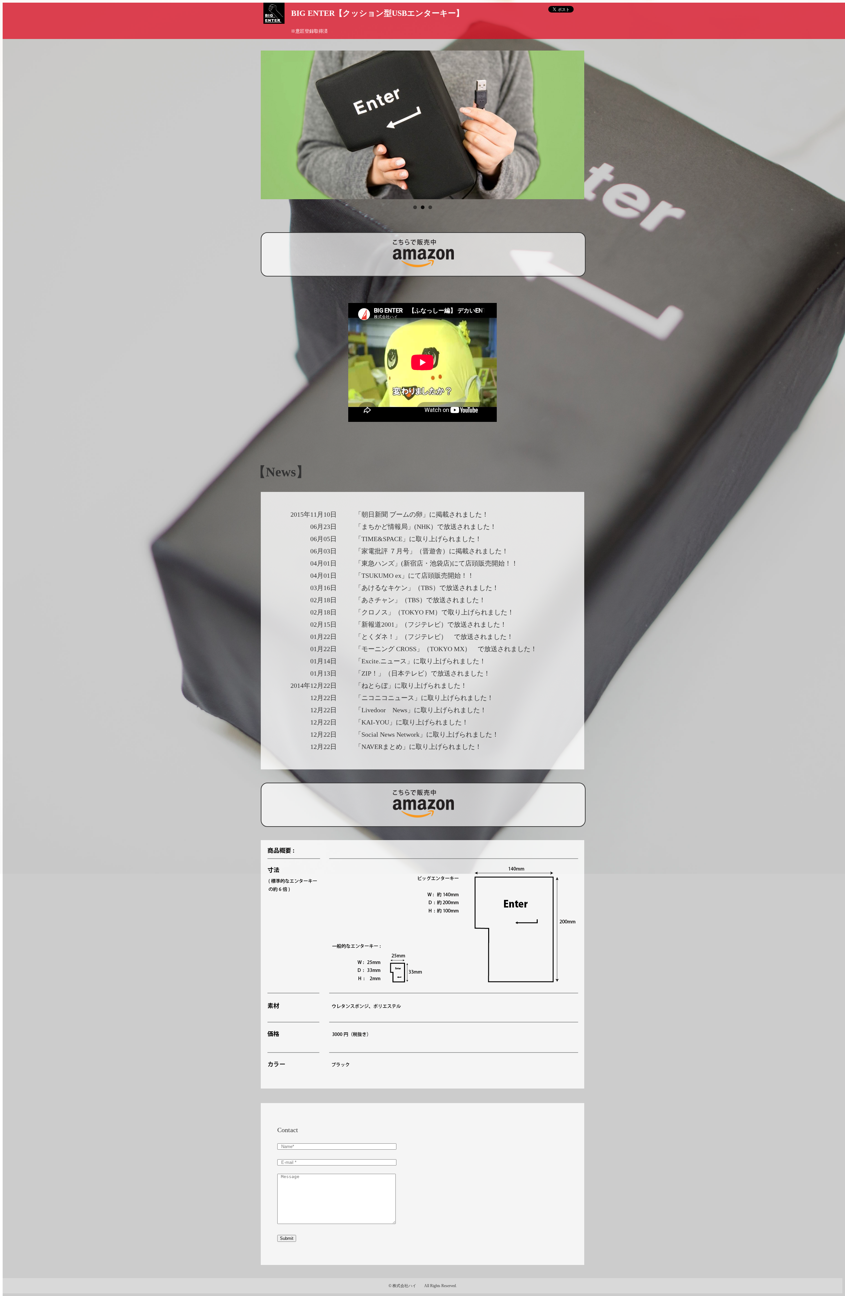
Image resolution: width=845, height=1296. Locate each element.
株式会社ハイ (404, 1286)
